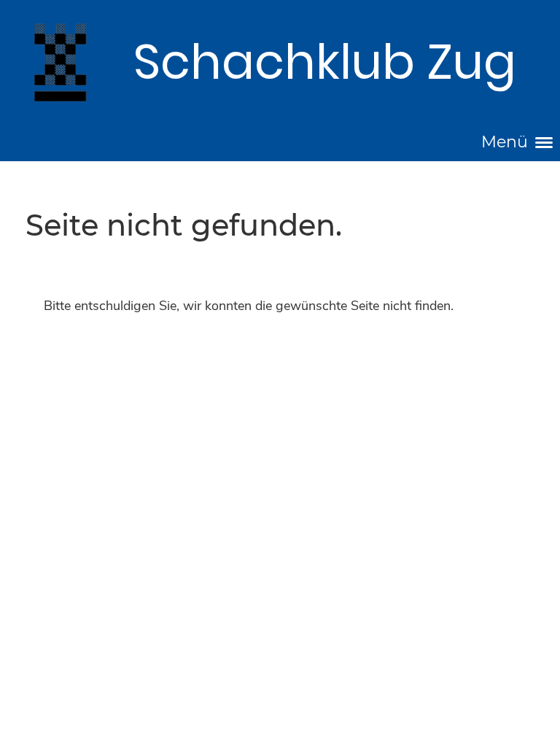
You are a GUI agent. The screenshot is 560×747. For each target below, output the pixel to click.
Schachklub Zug (324, 62)
